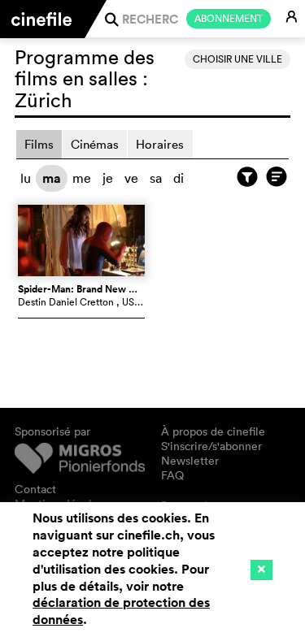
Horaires (160, 144)
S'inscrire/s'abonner (211, 446)
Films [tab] (39, 144)
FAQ (172, 475)
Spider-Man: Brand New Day (82, 289)
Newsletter (190, 460)
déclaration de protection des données (121, 611)
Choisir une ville (237, 59)
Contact (35, 489)
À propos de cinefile (213, 431)
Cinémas (95, 144)
